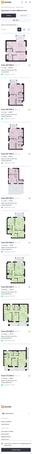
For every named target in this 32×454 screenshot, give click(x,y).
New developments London (7, 7)
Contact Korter (5, 424)
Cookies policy (25, 443)
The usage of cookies (7, 431)
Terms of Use (7, 445)
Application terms (6, 436)
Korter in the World (6, 421)
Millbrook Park (19, 7)
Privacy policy (5, 434)
